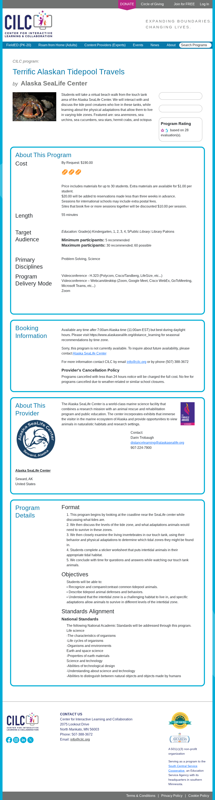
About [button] (171, 45)
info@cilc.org (136, 362)
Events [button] (138, 45)
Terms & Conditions (140, 795)
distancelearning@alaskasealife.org (157, 442)
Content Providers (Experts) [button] (105, 45)
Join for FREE (184, 4)
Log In (204, 4)
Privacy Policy (171, 795)
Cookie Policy (198, 795)
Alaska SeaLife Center (54, 83)
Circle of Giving (152, 4)
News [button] (155, 45)
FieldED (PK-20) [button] (18, 45)
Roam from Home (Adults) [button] (57, 45)
